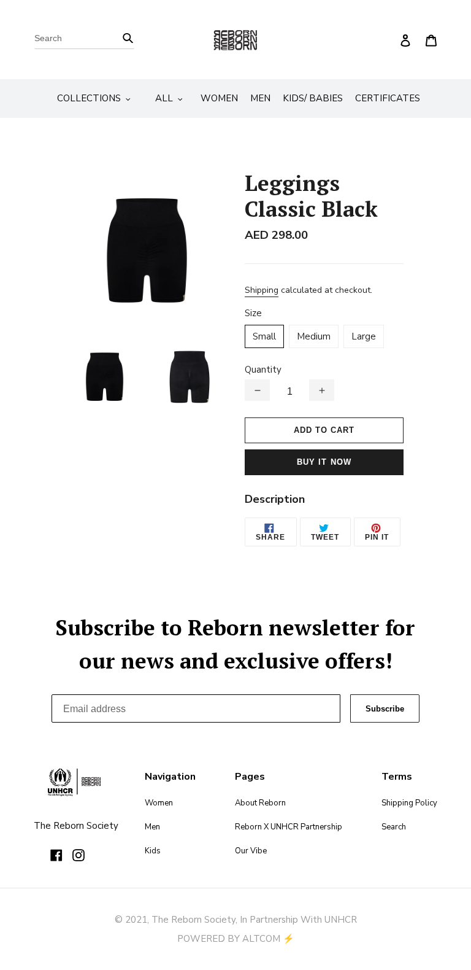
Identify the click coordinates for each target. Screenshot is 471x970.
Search (393, 826)
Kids (153, 850)
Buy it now (324, 462)
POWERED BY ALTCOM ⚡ (235, 939)
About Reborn (260, 803)
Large (363, 336)
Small (264, 336)
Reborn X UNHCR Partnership (288, 826)
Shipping (261, 290)
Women (159, 803)
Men (152, 826)
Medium (314, 336)
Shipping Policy (409, 803)
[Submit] (128, 37)
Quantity (263, 369)
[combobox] (84, 40)
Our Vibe (251, 850)
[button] (257, 390)
